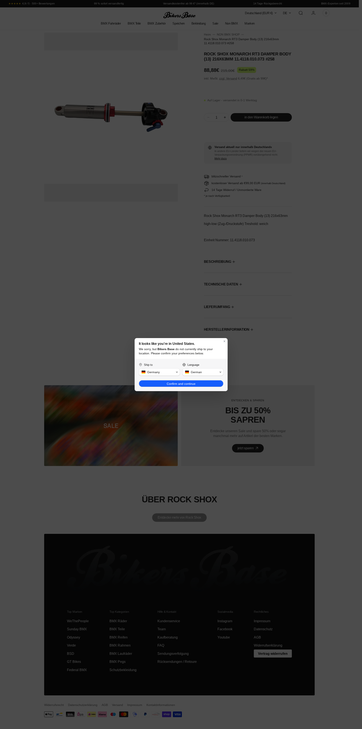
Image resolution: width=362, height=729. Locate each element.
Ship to (148, 364)
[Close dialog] (224, 341)
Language (193, 364)
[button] (159, 372)
